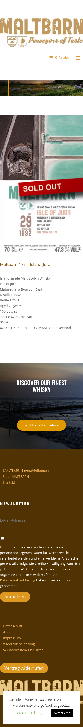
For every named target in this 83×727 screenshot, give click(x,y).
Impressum (12, 638)
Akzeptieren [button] (62, 713)
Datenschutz (13, 626)
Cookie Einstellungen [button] (29, 712)
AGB (6, 632)
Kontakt (9, 482)
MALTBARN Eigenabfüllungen (26, 470)
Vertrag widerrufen (24, 668)
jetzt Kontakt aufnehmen (42, 425)
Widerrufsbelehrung (19, 644)
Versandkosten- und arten (23, 650)
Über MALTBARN (16, 476)
